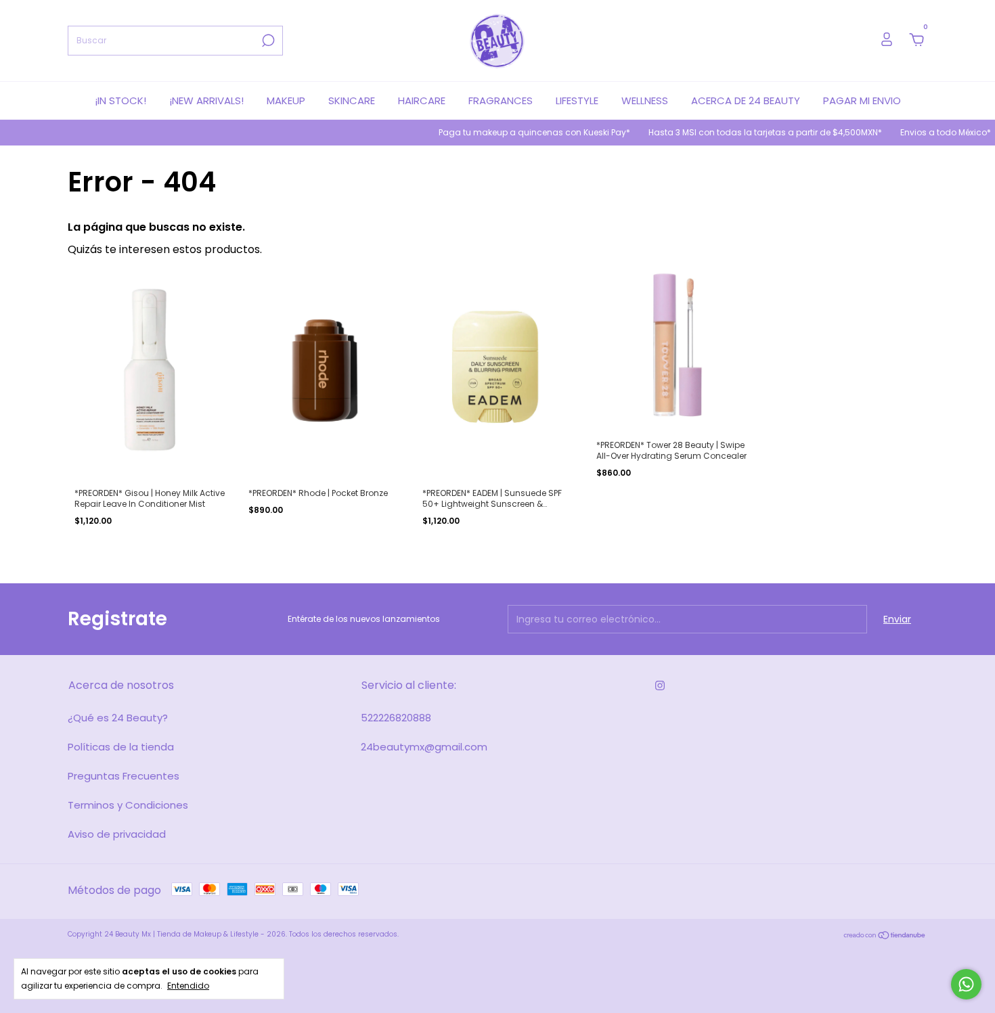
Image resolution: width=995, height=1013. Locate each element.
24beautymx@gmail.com (424, 747)
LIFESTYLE (577, 100)
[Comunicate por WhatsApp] (966, 984)
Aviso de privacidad (117, 834)
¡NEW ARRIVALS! (206, 100)
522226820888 (396, 718)
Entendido (188, 985)
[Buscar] (267, 40)
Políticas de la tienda (121, 747)
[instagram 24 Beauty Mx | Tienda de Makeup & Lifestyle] (660, 686)
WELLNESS (644, 100)
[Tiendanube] (885, 936)
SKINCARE (351, 100)
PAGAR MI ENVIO (862, 100)
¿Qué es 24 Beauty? (118, 718)
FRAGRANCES (500, 100)
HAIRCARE (421, 100)
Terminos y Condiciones (128, 805)
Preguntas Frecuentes (123, 776)
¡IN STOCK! (120, 100)
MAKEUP (286, 100)
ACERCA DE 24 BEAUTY (745, 100)
